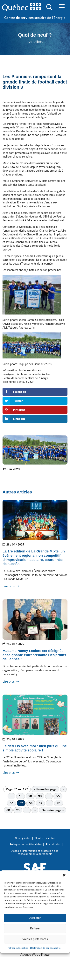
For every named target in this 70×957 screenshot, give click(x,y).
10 (20, 796)
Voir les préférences (35, 939)
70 (58, 803)
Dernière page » (53, 810)
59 (40, 803)
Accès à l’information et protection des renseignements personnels (34, 852)
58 (30, 803)
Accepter (35, 918)
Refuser (35, 928)
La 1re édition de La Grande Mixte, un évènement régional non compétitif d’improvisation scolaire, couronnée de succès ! (34, 557)
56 (11, 803)
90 (17, 810)
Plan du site (53, 844)
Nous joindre (23, 838)
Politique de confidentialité (26, 844)
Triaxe (45, 954)
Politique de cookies (18, 948)
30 (40, 796)
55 (58, 796)
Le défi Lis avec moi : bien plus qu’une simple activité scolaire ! (35, 748)
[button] (64, 875)
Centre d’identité (45, 838)
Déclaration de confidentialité (45, 948)
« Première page (45, 789)
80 (8, 810)
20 (30, 796)
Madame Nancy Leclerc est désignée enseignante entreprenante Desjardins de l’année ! (34, 655)
